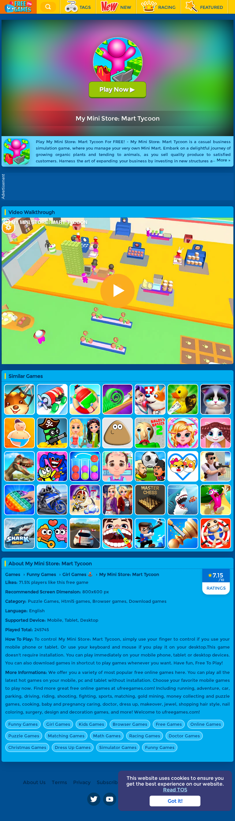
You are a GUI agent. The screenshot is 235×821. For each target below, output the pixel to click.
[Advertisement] (119, 186)
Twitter (93, 799)
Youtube (109, 799)
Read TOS (175, 790)
